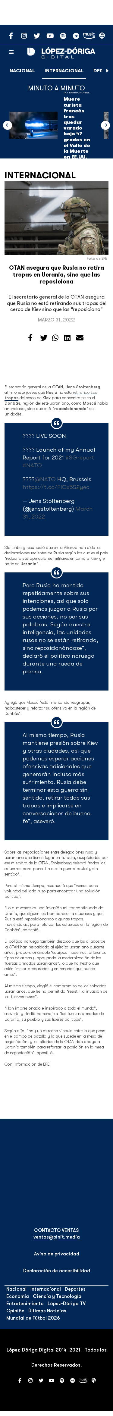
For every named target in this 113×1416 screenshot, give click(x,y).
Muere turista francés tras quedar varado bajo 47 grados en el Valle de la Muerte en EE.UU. (77, 128)
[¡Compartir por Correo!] (79, 338)
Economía (17, 1296)
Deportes (75, 1289)
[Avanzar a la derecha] (108, 70)
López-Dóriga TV (67, 1303)
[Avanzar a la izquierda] (7, 125)
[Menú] (11, 52)
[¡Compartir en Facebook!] (30, 338)
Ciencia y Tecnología (57, 1296)
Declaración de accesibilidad (56, 1270)
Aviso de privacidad (56, 1254)
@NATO (45, 479)
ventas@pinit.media (56, 1237)
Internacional (64, 71)
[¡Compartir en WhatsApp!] (55, 338)
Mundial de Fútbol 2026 (33, 1318)
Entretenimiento (25, 1303)
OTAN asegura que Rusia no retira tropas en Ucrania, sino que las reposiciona (56, 275)
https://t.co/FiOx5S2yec (56, 487)
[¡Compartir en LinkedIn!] (67, 338)
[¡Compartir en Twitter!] (43, 338)
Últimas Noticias (47, 1311)
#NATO (32, 465)
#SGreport (79, 457)
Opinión (15, 1311)
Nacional (22, 71)
